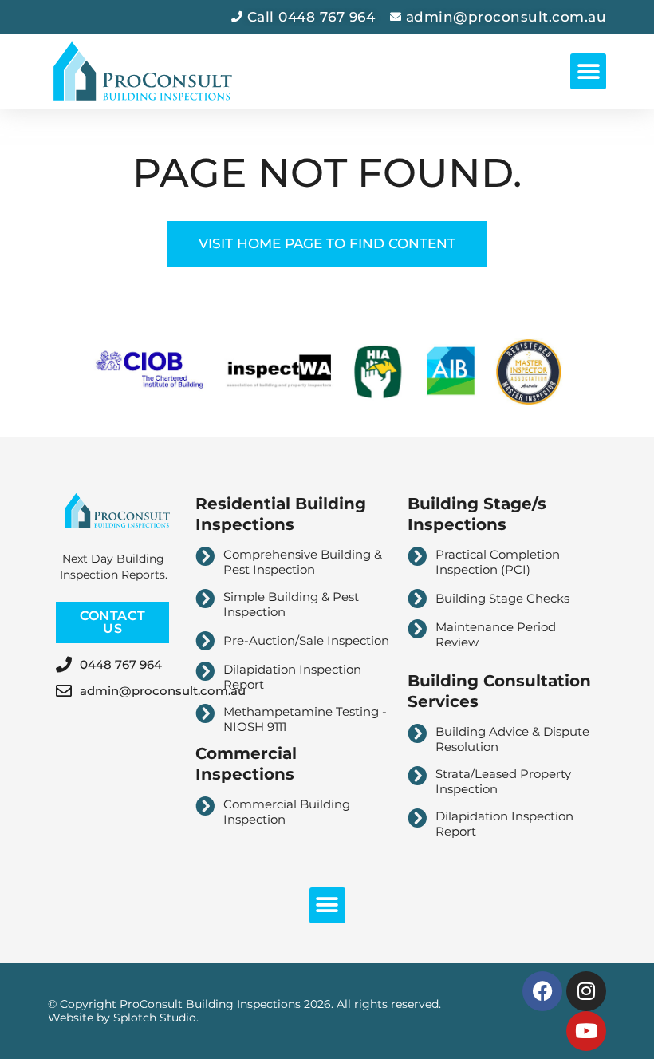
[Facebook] (542, 991)
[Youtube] (586, 1031)
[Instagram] (586, 991)
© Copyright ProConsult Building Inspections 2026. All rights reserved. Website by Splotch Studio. (244, 1011)
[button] (588, 71)
